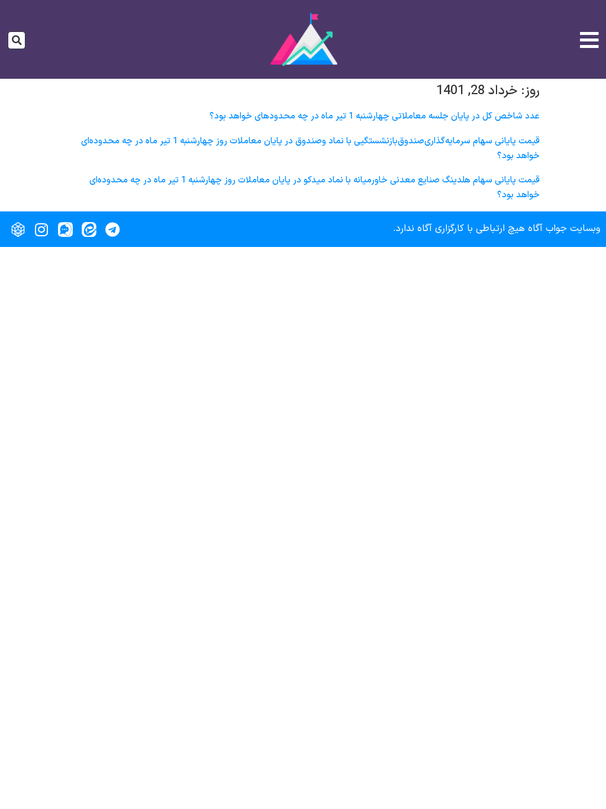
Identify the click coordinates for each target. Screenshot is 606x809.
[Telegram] (112, 229)
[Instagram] (41, 229)
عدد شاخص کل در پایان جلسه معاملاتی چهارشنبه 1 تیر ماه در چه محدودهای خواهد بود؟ (374, 116)
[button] (16, 40)
